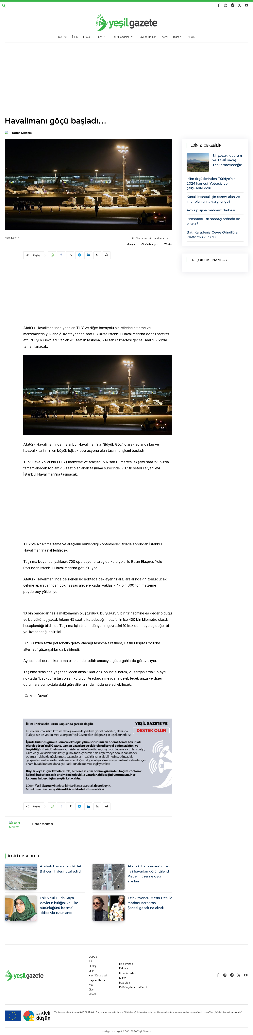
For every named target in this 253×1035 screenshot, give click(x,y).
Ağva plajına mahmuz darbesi (211, 210)
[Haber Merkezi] (7, 133)
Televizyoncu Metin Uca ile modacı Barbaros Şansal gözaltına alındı (149, 903)
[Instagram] (225, 5)
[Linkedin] (88, 255)
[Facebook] (218, 5)
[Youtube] (246, 5)
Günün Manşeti (149, 244)
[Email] (97, 255)
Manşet (131, 244)
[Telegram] (232, 5)
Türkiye (168, 244)
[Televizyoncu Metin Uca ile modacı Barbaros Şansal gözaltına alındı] (109, 908)
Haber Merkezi (21, 133)
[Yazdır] (106, 255)
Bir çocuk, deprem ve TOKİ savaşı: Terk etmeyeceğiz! (227, 160)
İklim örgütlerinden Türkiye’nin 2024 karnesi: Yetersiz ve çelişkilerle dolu (211, 183)
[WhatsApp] (52, 255)
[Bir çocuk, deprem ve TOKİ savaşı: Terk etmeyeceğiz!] (198, 162)
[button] (4, 6)
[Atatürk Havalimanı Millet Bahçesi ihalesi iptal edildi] (21, 876)
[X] (239, 5)
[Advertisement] (126, 72)
